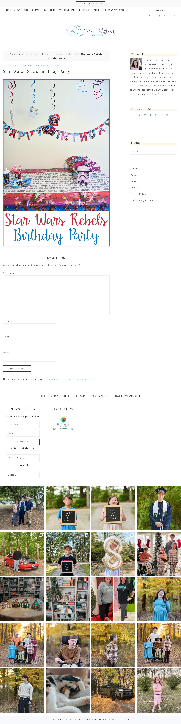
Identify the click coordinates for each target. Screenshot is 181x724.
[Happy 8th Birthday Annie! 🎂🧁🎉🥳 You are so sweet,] (113, 554)
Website (7, 352)
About (134, 175)
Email (6, 336)
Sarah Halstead (90, 31)
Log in (126, 720)
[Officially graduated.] (22, 508)
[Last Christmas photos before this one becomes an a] (22, 690)
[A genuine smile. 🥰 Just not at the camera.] (113, 645)
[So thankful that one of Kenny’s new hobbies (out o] (113, 690)
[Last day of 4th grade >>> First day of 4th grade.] (68, 508)
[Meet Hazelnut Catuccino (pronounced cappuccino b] (68, 690)
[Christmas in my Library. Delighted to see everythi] (68, 599)
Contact (135, 187)
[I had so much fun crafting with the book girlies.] (22, 599)
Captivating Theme (79, 720)
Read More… (158, 94)
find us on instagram (90, 4)
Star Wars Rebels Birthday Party (61, 54)
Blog (133, 181)
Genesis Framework (101, 720)
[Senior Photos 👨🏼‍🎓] (22, 554)
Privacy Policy (138, 194)
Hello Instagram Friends (144, 200)
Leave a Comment (51, 65)
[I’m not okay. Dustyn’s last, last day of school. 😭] (68, 554)
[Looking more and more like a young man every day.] (68, 645)
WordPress (116, 720)
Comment (9, 273)
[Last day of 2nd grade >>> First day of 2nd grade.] (113, 508)
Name (7, 321)
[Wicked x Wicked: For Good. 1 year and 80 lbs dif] (113, 599)
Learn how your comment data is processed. (71, 379)
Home (28, 54)
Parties (38, 54)
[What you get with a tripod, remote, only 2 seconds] (22, 645)
